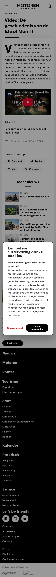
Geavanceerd (15, 327)
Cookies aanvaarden (37, 327)
